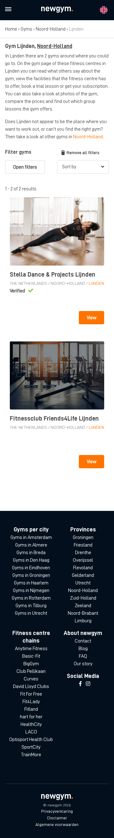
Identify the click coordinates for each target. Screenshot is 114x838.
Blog (83, 648)
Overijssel (83, 560)
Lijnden (96, 283)
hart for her (31, 716)
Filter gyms (18, 152)
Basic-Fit (31, 656)
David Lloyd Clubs (31, 686)
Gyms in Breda (31, 552)
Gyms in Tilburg (31, 605)
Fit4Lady (31, 701)
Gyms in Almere (31, 545)
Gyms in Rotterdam (31, 598)
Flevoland (83, 567)
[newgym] (57, 10)
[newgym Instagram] (88, 684)
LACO (31, 731)
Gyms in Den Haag (31, 560)
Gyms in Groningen (31, 575)
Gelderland (83, 575)
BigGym (31, 663)
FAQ (83, 656)
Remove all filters (82, 152)
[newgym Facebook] (80, 684)
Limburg (83, 620)
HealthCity (31, 724)
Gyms (26, 29)
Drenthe (83, 552)
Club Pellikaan (31, 671)
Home (11, 29)
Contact (83, 640)
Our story (83, 663)
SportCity (31, 747)
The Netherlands (28, 283)
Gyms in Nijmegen (31, 590)
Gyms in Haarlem (31, 582)
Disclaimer (57, 818)
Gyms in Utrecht (31, 613)
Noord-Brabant (83, 613)
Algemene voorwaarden (57, 824)
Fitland (31, 709)
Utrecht (83, 582)
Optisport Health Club (31, 739)
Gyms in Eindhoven (31, 567)
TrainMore (31, 754)
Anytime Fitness (31, 648)
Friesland (83, 545)
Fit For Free (31, 694)
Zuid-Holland (83, 598)
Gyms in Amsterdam (31, 537)
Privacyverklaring (57, 811)
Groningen (83, 537)
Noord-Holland (51, 29)
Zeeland (83, 605)
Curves (31, 678)
